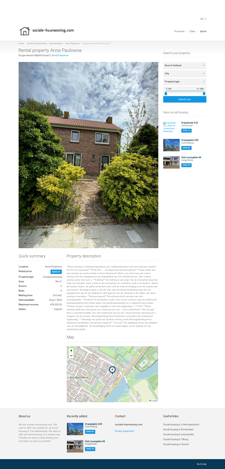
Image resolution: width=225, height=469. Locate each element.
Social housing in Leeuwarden (178, 434)
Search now (185, 99)
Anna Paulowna (72, 43)
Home (203, 31)
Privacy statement (124, 431)
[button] (29, 155)
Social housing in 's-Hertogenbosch (181, 424)
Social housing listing (37, 43)
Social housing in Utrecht (176, 444)
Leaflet (154, 401)
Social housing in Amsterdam (178, 429)
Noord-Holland (56, 43)
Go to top (201, 464)
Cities (192, 31)
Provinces (179, 31)
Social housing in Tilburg (175, 439)
